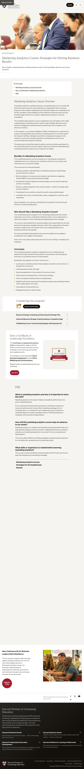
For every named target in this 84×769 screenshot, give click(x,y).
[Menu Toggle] (76, 5)
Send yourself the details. (31, 306)
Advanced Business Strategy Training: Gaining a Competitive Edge (39, 319)
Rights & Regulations (60, 761)
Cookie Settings (77, 763)
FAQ (17, 93)
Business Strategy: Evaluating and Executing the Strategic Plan (38, 315)
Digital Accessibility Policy (74, 761)
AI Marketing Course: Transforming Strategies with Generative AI (39, 323)
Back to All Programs (8, 53)
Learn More (14, 373)
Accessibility (49, 761)
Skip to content (7, 2)
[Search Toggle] (80, 5)
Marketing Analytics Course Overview (29, 87)
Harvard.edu (68, 763)
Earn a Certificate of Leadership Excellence (30, 90)
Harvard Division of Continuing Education (19, 710)
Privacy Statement (40, 761)
